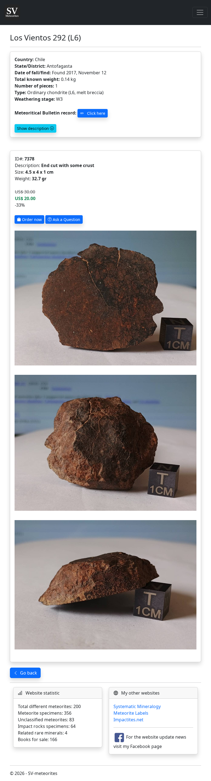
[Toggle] (200, 12)
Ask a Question (66, 219)
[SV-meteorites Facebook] (119, 737)
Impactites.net (128, 720)
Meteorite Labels (130, 713)
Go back (28, 673)
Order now (31, 219)
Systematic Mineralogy (137, 706)
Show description (33, 128)
